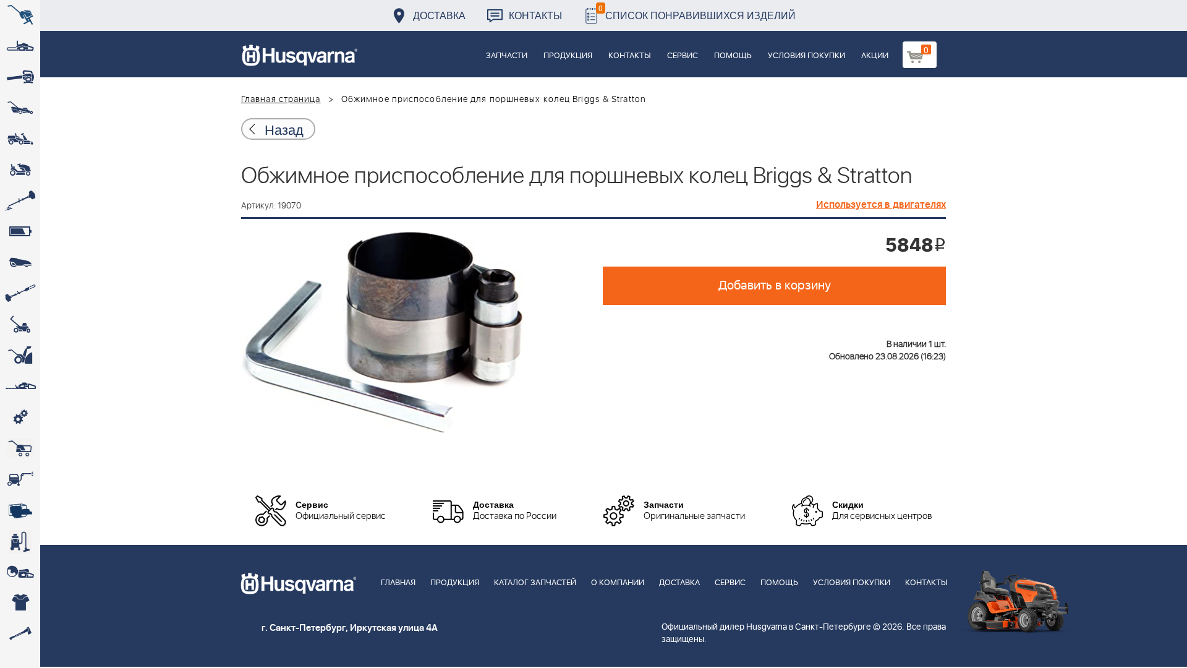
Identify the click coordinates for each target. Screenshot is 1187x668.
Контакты (535, 15)
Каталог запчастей (535, 583)
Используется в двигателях (881, 204)
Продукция (567, 56)
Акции (874, 56)
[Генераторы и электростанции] (20, 448)
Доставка (439, 15)
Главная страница (281, 99)
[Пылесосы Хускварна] (20, 541)
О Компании (617, 583)
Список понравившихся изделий (697, 12)
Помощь (733, 56)
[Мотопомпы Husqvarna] (20, 510)
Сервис (682, 56)
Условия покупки (806, 56)
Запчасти (506, 56)
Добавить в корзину (774, 285)
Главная (398, 583)
